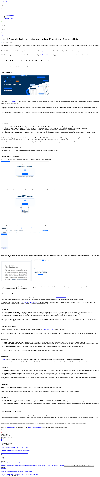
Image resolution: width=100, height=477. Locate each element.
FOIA (26, 453)
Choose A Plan (4, 455)
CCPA (5, 453)
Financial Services (14, 450)
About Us (3, 458)
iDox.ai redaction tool (12, 101)
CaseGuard (3, 359)
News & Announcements (32, 474)
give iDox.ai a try (11, 427)
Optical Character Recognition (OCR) (30, 302)
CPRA (9, 453)
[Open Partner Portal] (1, 8)
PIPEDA (17, 453)
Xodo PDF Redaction (49, 329)
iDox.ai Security (5, 462)
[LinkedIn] (1, 440)
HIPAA (21, 453)
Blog (2, 474)
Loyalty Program (17, 465)
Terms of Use (44, 465)
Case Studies (6, 474)
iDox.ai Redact (45, 55)
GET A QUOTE (5, 1)
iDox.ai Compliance (14, 462)
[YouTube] (5, 440)
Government (4, 450)
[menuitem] (51, 24)
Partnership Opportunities (7, 465)
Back (2, 35)
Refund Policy (51, 465)
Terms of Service (36, 465)
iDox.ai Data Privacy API (15, 471)
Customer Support (59, 465)
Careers (23, 465)
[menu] (50, 26)
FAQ (24, 474)
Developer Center (5, 471)
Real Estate (27, 450)
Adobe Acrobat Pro (61, 297)
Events (14, 474)
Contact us (3, 10)
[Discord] (3, 440)
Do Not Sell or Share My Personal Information (83, 465)
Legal (8, 450)
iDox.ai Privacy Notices (24, 462)
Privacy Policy (28, 465)
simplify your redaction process (35, 427)
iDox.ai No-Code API (27, 471)
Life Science (22, 450)
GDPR (2, 453)
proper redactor (44, 50)
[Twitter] (2, 440)
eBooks (11, 474)
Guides (21, 474)
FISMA (13, 453)
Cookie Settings (67, 465)
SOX (24, 453)
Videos (18, 474)
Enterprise (3, 468)
